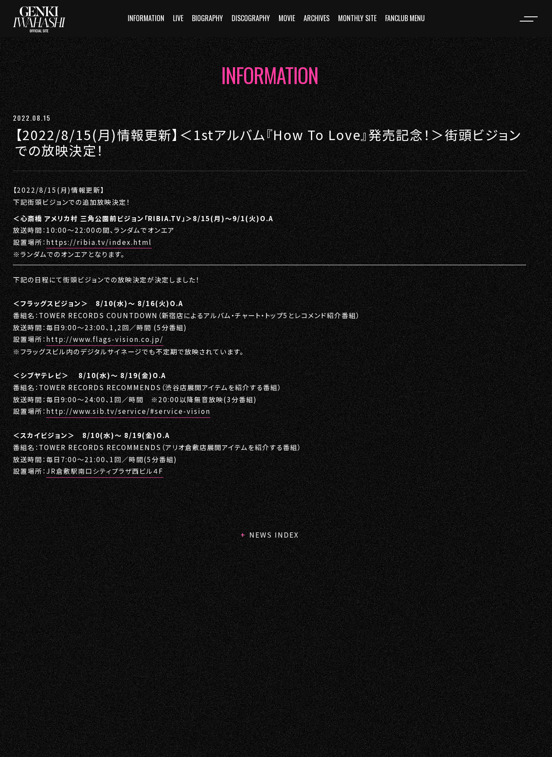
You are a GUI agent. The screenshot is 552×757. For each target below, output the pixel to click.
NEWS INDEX (274, 534)
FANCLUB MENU (405, 18)
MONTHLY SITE (357, 18)
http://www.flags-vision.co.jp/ (104, 339)
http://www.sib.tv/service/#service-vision (128, 411)
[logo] (39, 19)
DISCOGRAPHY (251, 18)
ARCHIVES (316, 18)
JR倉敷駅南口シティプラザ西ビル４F (104, 471)
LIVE (178, 18)
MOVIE (287, 18)
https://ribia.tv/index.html (99, 242)
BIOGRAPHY (207, 18)
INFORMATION (146, 18)
